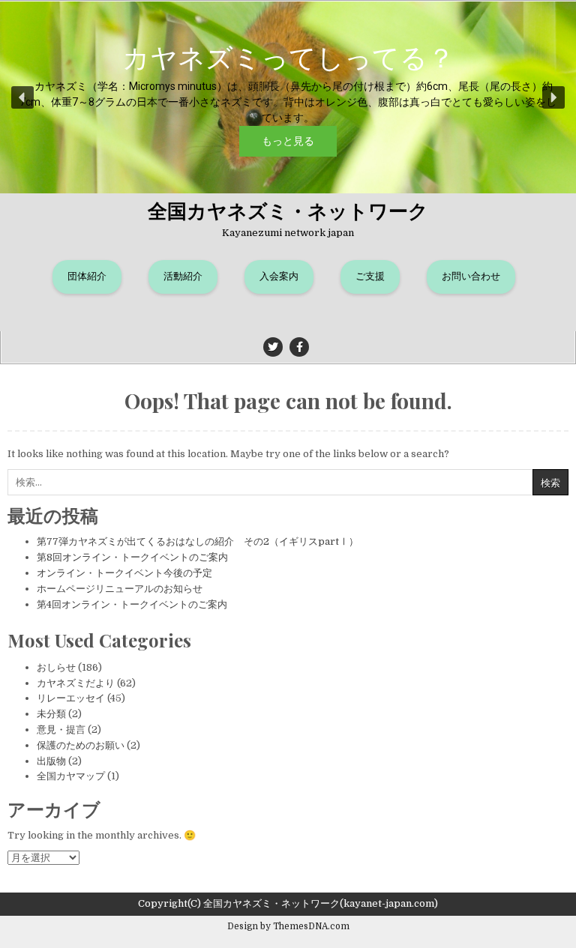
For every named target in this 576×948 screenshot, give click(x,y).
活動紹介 (183, 276)
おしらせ (56, 667)
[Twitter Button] (273, 347)
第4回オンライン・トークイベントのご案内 (132, 604)
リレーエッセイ (71, 698)
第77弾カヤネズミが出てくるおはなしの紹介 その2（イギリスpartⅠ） (197, 541)
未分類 (51, 713)
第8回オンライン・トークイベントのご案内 (132, 557)
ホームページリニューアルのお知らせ (119, 588)
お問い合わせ (471, 276)
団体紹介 (87, 276)
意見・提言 (61, 729)
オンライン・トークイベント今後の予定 (124, 573)
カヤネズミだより (76, 683)
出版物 (51, 761)
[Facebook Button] (299, 347)
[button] (288, 97)
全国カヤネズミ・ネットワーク (288, 210)
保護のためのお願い (80, 745)
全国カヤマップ (71, 776)
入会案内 (279, 276)
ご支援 (370, 276)
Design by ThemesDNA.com (288, 926)
